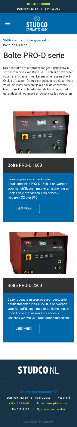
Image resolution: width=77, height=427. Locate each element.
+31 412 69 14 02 (19, 403)
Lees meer (24, 208)
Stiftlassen (10, 40)
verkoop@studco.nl (56, 403)
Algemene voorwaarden (51, 409)
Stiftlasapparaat (35, 40)
